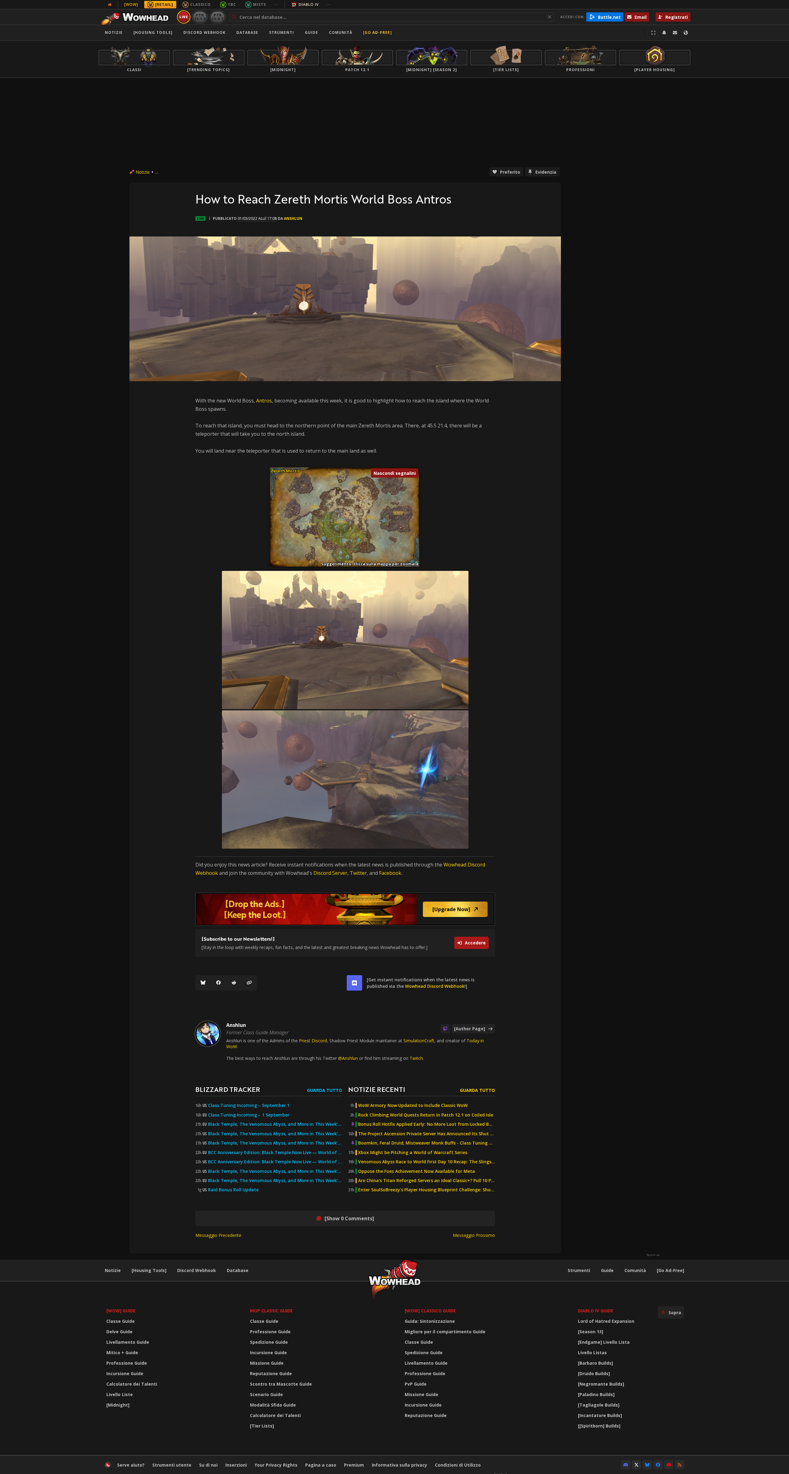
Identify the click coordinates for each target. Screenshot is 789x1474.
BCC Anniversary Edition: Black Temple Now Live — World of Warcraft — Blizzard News (275, 1152)
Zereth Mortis (285, 471)
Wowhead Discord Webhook (434, 986)
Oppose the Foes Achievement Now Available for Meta (416, 1171)
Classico (200, 4)
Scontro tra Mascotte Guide (281, 1384)
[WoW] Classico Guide (430, 1311)
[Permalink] (249, 983)
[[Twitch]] (445, 1028)
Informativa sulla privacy (399, 1465)
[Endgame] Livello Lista (604, 1342)
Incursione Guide (124, 1373)
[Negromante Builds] (601, 1384)
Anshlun (293, 218)
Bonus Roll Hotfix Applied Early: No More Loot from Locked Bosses (426, 1124)
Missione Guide (267, 1363)
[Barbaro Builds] (595, 1363)
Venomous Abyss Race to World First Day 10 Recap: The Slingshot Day (426, 1162)
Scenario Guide (266, 1394)
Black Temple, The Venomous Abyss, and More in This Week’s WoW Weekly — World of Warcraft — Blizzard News (275, 1124)
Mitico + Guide (122, 1352)
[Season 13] (590, 1332)
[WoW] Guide (121, 1311)
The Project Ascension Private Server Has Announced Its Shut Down (426, 1134)
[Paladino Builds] (596, 1394)
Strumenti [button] (281, 32)
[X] (636, 1464)
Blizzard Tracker (227, 1089)
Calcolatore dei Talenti (131, 1384)
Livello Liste (119, 1394)
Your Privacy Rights (276, 1465)
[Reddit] (234, 983)
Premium (354, 1465)
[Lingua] (685, 32)
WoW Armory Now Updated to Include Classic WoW (413, 1105)
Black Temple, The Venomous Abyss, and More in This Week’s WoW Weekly (275, 1143)
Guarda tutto (324, 1090)
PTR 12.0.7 (217, 17)
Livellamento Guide (127, 1342)
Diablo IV (309, 4)
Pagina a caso (320, 1465)
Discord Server (330, 873)
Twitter (358, 873)
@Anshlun (348, 1058)
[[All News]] (110, 4)
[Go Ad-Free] (377, 32)
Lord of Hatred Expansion (606, 1321)
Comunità (340, 32)
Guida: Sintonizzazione (430, 1321)
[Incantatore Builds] (600, 1415)
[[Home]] (137, 17)
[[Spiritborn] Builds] (599, 1426)
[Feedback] (675, 32)
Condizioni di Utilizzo (458, 1465)
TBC (232, 4)
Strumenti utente (171, 1465)
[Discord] (625, 1464)
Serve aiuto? (131, 1465)
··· (276, 4)
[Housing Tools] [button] (153, 32)
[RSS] (679, 1464)
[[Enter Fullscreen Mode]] (653, 32)
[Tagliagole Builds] (598, 1405)
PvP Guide (416, 1384)
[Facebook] (218, 983)
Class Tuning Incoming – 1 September (248, 1115)
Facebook (390, 873)
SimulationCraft (418, 1041)
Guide (311, 32)
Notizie (114, 32)
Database (247, 32)
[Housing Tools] (149, 1270)
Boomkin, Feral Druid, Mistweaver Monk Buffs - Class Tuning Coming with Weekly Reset (426, 1143)
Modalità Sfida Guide (273, 1405)
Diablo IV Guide (595, 1311)
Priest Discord (313, 1041)
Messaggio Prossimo (474, 1235)
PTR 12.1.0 (200, 17)
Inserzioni (236, 1465)
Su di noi (208, 1465)
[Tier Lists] (262, 1426)
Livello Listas (592, 1352)
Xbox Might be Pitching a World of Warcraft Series (412, 1152)
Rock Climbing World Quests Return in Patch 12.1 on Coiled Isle (425, 1115)
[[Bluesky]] (203, 983)
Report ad (653, 1255)
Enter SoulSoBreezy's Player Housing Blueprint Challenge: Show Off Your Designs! (426, 1190)
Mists (259, 4)
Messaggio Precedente (218, 1235)
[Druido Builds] (594, 1373)
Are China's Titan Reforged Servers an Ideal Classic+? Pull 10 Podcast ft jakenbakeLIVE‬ (426, 1180)
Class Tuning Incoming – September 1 (248, 1105)
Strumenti (579, 1270)
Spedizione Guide (269, 1342)
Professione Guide (126, 1363)
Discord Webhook (204, 32)
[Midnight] (117, 1405)
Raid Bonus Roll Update (233, 1190)
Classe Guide (120, 1321)
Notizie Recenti (376, 1089)
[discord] (354, 983)
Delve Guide (119, 1332)
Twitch (416, 1058)
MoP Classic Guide (271, 1311)
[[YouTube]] (668, 1464)
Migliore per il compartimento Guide (445, 1332)
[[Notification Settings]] (664, 32)
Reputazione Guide (271, 1373)
